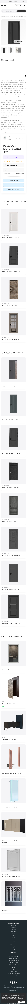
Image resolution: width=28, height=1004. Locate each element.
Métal (25, 68)
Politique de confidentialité (13, 973)
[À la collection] (19, 138)
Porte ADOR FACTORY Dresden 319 (11, 487)
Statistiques (13, 948)
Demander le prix (13, 180)
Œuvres (13, 937)
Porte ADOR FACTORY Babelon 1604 (11, 339)
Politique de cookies (18, 998)
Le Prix (13, 939)
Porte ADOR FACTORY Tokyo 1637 (10, 386)
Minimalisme (23, 72)
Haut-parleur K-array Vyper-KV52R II (11, 773)
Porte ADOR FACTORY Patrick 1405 (11, 271)
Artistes (13, 933)
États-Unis (23, 1)
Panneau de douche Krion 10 (9, 807)
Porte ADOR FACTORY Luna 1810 (10, 420)
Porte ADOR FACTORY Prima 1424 (10, 521)
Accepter (22, 1001)
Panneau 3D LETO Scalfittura (9, 704)
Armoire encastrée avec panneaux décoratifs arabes (11, 909)
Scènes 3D (13, 927)
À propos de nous (13, 944)
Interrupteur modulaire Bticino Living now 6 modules (13, 841)
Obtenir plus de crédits (19, 173)
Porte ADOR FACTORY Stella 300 (10, 589)
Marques (13, 931)
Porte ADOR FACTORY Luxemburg (10, 237)
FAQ (13, 969)
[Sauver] (16, 138)
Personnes (13, 935)
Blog (13, 946)
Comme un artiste (13, 962)
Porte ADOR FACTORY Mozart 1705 (11, 623)
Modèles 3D (13, 925)
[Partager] (22, 138)
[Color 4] (25, 76)
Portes (24, 64)
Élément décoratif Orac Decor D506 (11, 876)
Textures (13, 929)
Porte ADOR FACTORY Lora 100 (10, 305)
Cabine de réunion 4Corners (9, 670)
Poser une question (13, 189)
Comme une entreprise (13, 960)
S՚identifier (18, 5)
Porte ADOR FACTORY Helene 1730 (11, 555)
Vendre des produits (13, 956)
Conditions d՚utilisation (13, 975)
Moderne (18, 72)
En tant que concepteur (13, 964)
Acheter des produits (13, 958)
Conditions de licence (13, 977)
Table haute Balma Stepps (9, 739)
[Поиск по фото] (16, 11)
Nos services (13, 955)
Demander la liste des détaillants (13, 184)
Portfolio (13, 949)
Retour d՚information (13, 971)
